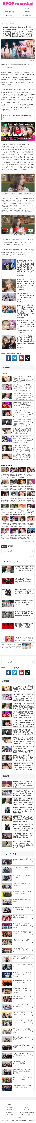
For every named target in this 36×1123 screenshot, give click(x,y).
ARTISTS (26, 1107)
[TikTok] (27, 358)
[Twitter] (15, 358)
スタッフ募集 (9, 1115)
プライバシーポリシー (27, 1115)
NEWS (4, 546)
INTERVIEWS (9, 1112)
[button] (32, 551)
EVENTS (26, 1109)
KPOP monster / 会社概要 (27, 1112)
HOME (9, 1104)
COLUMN (9, 1109)
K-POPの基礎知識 (9, 1107)
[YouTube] (21, 358)
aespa (11, 546)
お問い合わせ (18, 1117)
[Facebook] (8, 358)
